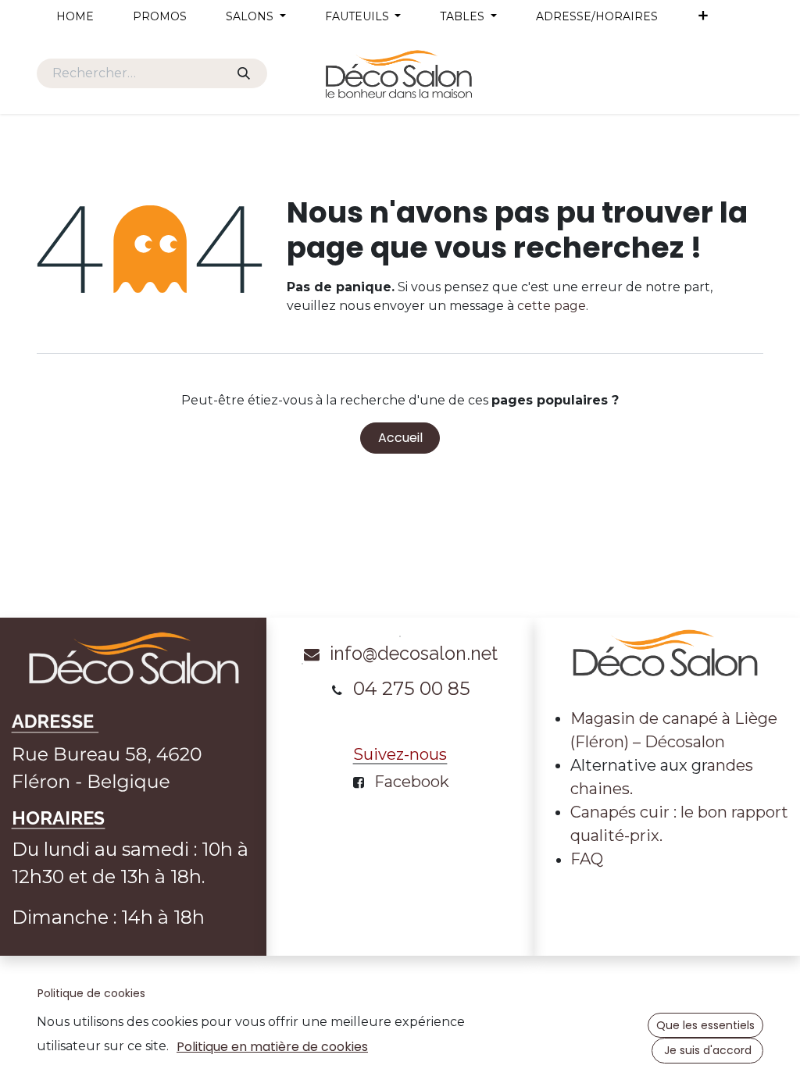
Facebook (411, 781)
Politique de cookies (91, 993)
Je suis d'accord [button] (708, 1050)
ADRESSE (55, 721)
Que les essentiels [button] (705, 1025)
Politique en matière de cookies (272, 1047)
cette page (551, 305)
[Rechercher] (243, 73)
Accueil (400, 438)
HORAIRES (58, 817)
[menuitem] (75, 17)
